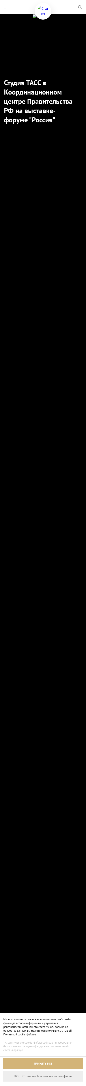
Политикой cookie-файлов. (20, 1034)
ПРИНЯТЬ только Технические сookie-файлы (43, 1076)
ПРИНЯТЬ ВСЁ (43, 1063)
